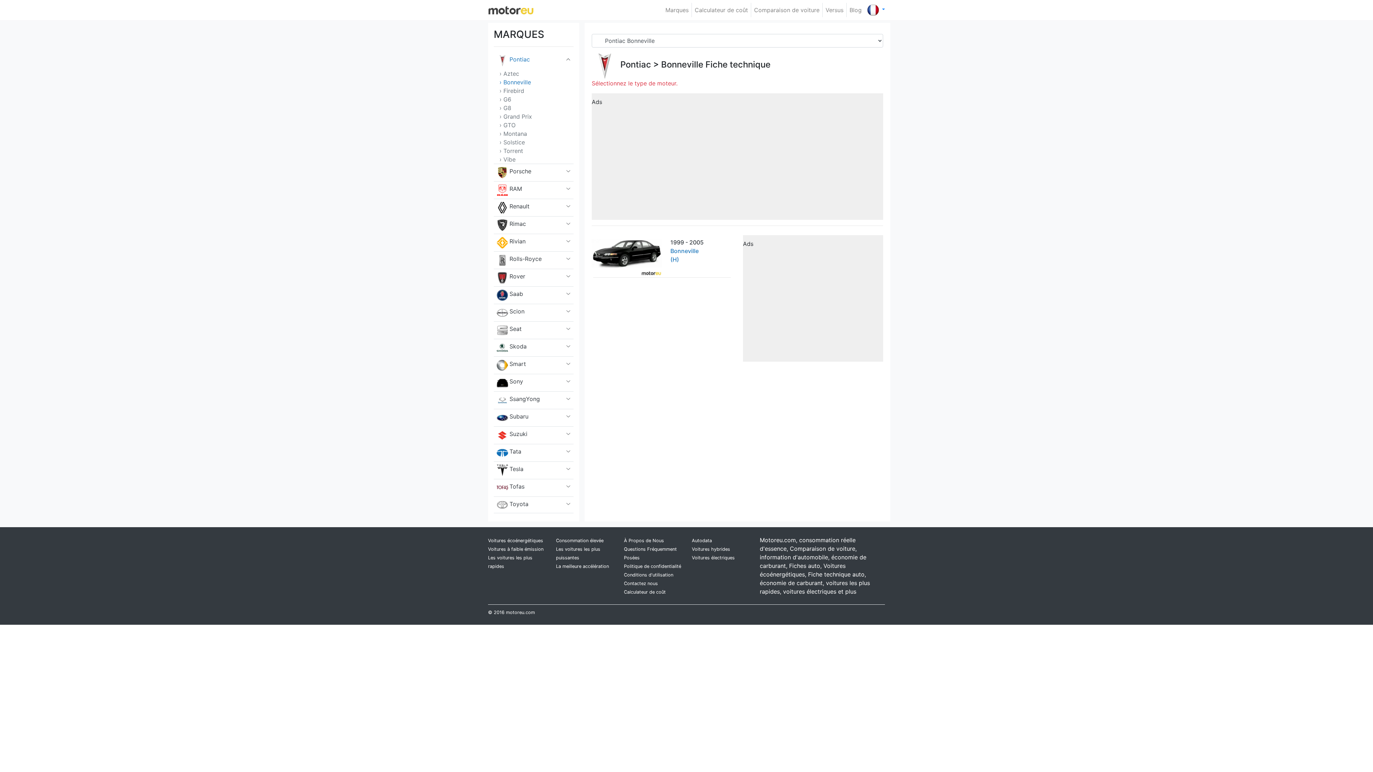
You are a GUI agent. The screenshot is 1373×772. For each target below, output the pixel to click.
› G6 (505, 99)
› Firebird (512, 90)
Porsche (520, 171)
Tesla (516, 468)
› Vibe (508, 159)
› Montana (513, 133)
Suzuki (518, 433)
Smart (518, 363)
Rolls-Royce (526, 258)
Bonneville (682, 64)
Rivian (518, 241)
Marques (677, 10)
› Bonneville (515, 82)
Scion (517, 311)
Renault (520, 206)
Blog (856, 10)
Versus (834, 10)
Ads (597, 101)
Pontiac (520, 59)
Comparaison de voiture (787, 10)
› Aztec (509, 73)
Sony (516, 381)
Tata (515, 451)
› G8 (505, 108)
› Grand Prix (516, 116)
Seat (516, 328)
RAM (516, 188)
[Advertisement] (737, 159)
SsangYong (525, 398)
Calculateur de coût (721, 10)
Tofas (517, 486)
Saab (516, 293)
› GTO (508, 125)
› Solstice (512, 142)
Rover (517, 276)
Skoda (518, 346)
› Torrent (511, 150)
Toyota (519, 504)
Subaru (519, 416)
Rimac (518, 223)
